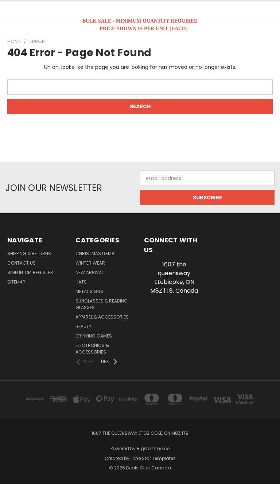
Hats (81, 282)
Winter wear (90, 263)
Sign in (15, 272)
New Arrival (89, 272)
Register (43, 272)
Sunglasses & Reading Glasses (101, 304)
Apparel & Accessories (102, 317)
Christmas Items (94, 253)
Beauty (83, 326)
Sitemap (16, 282)
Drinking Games (93, 336)
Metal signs (89, 291)
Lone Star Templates (153, 458)
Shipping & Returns (29, 253)
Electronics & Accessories (92, 348)
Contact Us (21, 263)
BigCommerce (153, 448)
